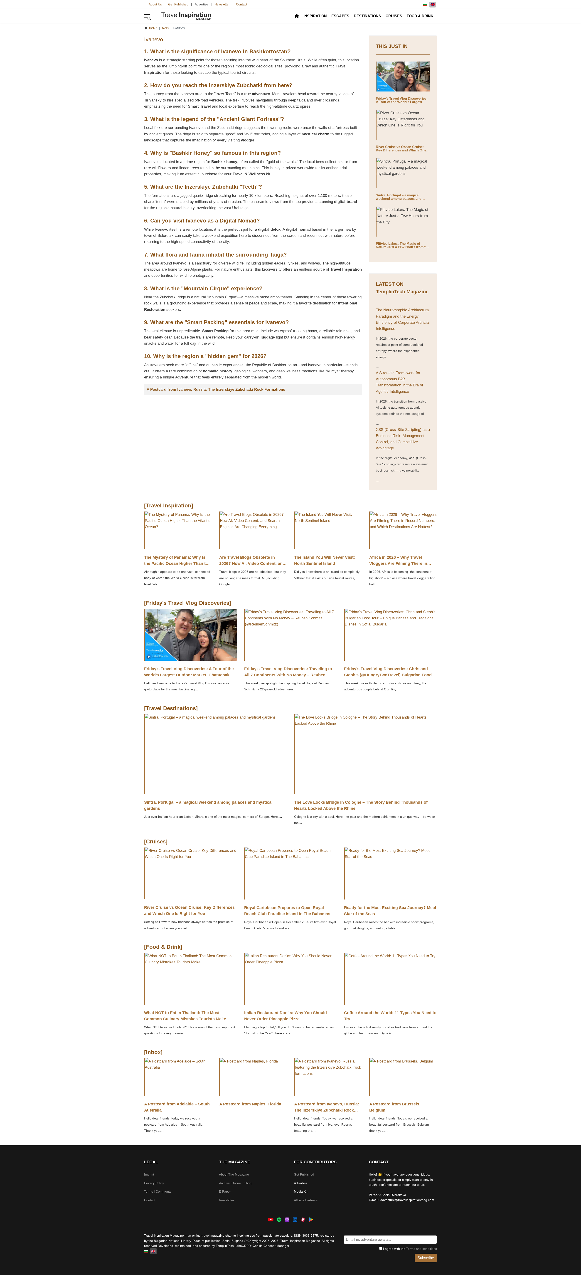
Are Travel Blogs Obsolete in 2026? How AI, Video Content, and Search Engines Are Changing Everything (252, 566)
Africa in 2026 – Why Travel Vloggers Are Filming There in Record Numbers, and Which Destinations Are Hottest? (398, 566)
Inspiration (315, 16)
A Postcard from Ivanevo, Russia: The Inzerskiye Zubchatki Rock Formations (216, 389)
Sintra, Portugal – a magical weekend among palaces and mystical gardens (398, 198)
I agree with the (409, 1248)
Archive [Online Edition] (235, 1183)
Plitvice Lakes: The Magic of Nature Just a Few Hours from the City (402, 247)
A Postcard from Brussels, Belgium (394, 1107)
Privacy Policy (154, 1183)
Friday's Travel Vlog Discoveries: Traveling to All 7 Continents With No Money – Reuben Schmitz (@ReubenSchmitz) (288, 675)
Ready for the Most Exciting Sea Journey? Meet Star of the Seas (390, 910)
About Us (155, 4)
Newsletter (222, 4)
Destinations (367, 16)
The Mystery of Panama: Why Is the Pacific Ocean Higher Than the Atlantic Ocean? (177, 563)
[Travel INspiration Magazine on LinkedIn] (295, 1219)
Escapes (340, 16)
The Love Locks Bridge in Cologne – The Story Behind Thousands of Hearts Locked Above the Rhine (361, 805)
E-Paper (225, 1191)
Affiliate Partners (306, 1200)
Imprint (149, 1174)
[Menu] (147, 16)
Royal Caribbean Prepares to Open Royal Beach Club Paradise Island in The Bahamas (287, 910)
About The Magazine (234, 1174)
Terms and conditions (421, 1248)
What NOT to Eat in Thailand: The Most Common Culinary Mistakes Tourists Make (185, 1016)
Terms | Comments (157, 1191)
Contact (241, 4)
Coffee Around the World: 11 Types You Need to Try (390, 1016)
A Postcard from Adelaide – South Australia (177, 1107)
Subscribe (426, 1258)
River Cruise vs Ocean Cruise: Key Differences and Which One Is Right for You (403, 150)
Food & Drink (420, 16)
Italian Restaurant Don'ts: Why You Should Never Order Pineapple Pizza (285, 1016)
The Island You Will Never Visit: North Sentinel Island (324, 560)
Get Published (178, 4)
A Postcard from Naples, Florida (250, 1104)
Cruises (394, 16)
